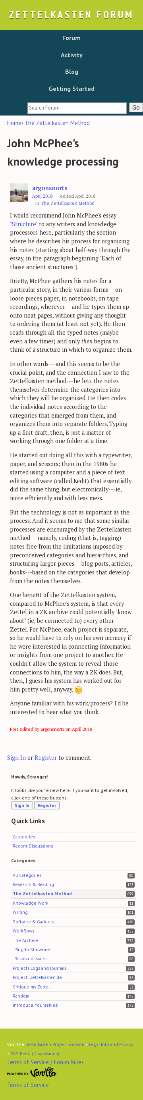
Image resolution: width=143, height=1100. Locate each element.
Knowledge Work (30, 903)
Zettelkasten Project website (55, 1044)
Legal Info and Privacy (111, 1044)
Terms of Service (28, 1084)
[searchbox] (77, 108)
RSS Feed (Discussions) (34, 1053)
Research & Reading (33, 884)
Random (21, 996)
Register (46, 757)
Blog (71, 71)
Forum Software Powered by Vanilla (32, 1072)
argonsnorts (50, 188)
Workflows (23, 931)
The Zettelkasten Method (68, 203)
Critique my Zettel (31, 987)
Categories (24, 837)
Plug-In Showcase (32, 949)
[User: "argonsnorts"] (19, 192)
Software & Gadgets (33, 922)
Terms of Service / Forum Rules (45, 1062)
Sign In (16, 757)
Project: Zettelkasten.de (37, 977)
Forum (71, 38)
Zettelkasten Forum (71, 14)
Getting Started (71, 88)
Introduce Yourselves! (35, 1005)
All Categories (27, 875)
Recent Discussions (33, 846)
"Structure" (23, 224)
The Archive (25, 940)
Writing (20, 912)
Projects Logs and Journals (39, 968)
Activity (72, 55)
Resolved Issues (30, 958)
